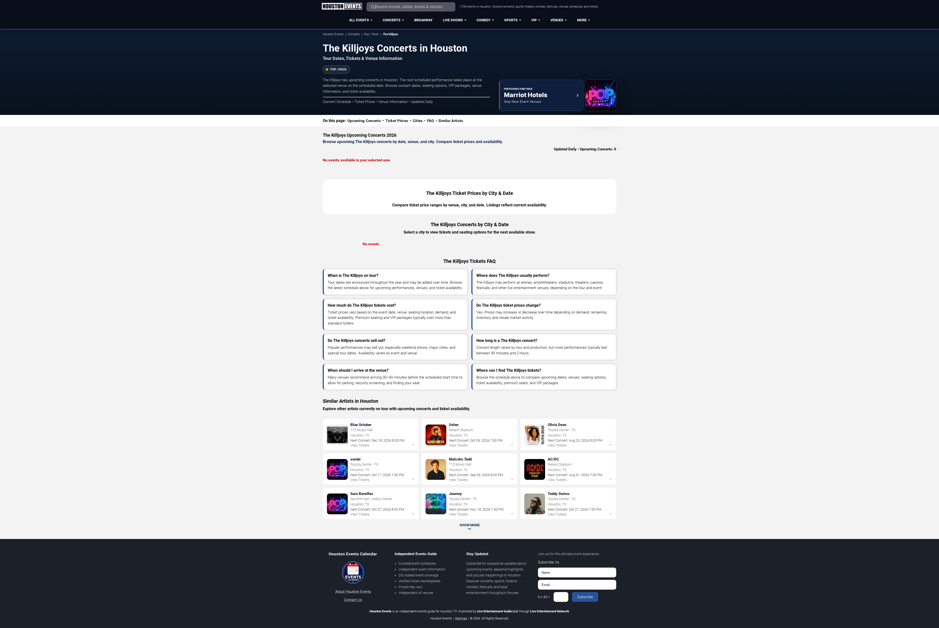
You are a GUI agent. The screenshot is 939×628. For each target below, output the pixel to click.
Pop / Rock (371, 34)
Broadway (423, 20)
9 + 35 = (544, 597)
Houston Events (333, 34)
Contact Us (353, 600)
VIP (534, 20)
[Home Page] (342, 7)
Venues (556, 20)
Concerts (392, 20)
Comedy (484, 20)
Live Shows (453, 20)
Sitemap (461, 618)
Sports (511, 20)
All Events (359, 20)
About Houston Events (353, 591)
